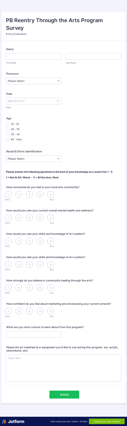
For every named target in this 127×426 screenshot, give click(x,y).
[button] (58, 101)
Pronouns (12, 73)
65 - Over (16, 139)
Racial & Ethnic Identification (24, 151)
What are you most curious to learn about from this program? (45, 327)
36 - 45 (15, 134)
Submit (64, 394)
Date (8, 107)
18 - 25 (15, 124)
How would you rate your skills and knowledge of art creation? (45, 233)
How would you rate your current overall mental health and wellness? (49, 210)
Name (10, 49)
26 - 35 (15, 129)
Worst (7, 199)
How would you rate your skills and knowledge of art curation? (45, 257)
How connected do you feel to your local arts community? (42, 187)
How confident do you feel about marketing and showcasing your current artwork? (58, 303)
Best (52, 199)
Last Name (71, 63)
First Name (11, 63)
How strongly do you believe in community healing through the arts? (49, 280)
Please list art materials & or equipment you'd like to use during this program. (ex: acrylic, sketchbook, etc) (62, 349)
